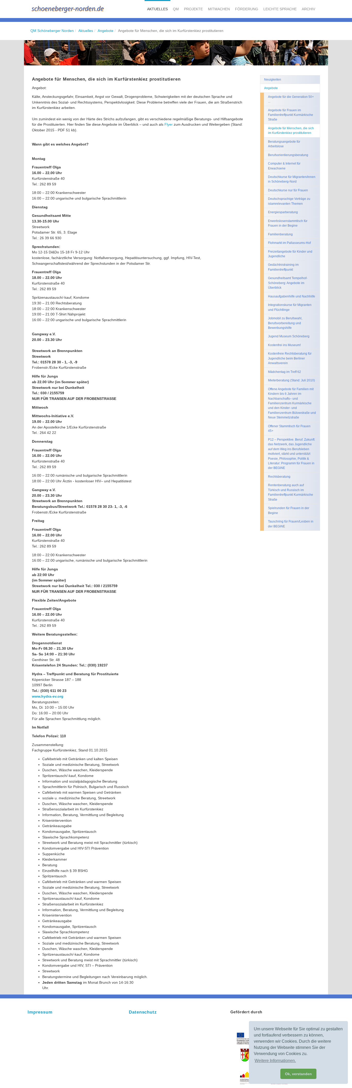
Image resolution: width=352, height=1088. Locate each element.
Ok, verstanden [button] (298, 1074)
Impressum (40, 1012)
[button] (157, 9)
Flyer (169, 124)
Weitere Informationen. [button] (275, 1060)
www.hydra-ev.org (47, 696)
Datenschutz (143, 1012)
